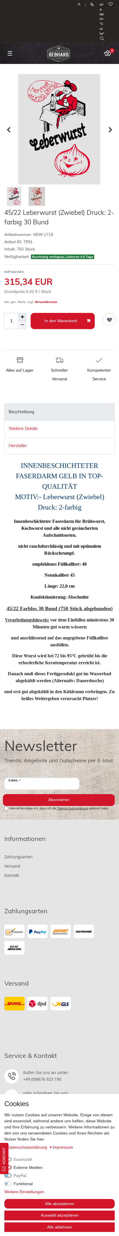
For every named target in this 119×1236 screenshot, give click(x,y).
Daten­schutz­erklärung (27, 1147)
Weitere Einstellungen (24, 1191)
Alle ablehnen (59, 1227)
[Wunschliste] (111, 4)
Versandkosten (46, 302)
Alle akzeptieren (59, 1203)
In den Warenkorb (60, 320)
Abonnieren (58, 799)
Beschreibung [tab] (21, 411)
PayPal (20, 1175)
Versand (12, 866)
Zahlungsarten (18, 856)
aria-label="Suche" (102, 19)
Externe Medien (28, 1167)
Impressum (63, 1147)
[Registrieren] (91, 4)
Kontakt (11, 875)
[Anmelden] (78, 4)
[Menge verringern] (22, 325)
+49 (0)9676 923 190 (42, 1079)
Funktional (23, 1183)
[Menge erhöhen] (22, 317)
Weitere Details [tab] (23, 428)
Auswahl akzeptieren (60, 1215)
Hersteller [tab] (18, 445)
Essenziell (23, 1159)
